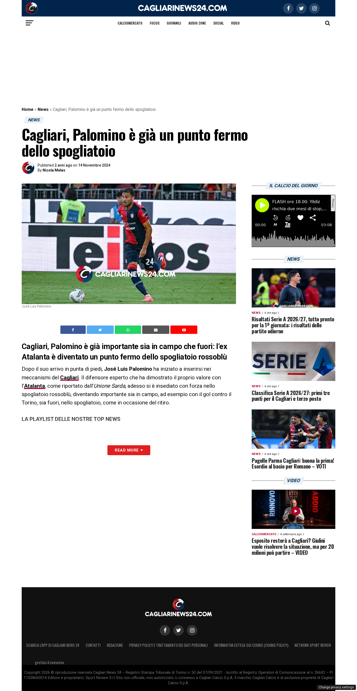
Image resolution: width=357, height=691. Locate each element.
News (43, 109)
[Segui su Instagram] (192, 630)
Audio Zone (197, 23)
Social (218, 23)
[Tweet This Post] (101, 329)
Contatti (93, 645)
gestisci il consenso (49, 662)
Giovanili (174, 23)
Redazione (115, 645)
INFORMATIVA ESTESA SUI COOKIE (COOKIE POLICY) (251, 645)
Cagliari (69, 377)
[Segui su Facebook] (165, 630)
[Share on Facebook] (73, 329)
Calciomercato (130, 23)
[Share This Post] (128, 329)
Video (235, 23)
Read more (127, 450)
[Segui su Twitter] (178, 630)
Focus (154, 23)
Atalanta (34, 386)
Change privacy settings (336, 687)
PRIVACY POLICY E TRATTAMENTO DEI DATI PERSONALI (168, 645)
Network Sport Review (313, 645)
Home (27, 109)
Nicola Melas (54, 170)
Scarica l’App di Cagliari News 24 (52, 645)
